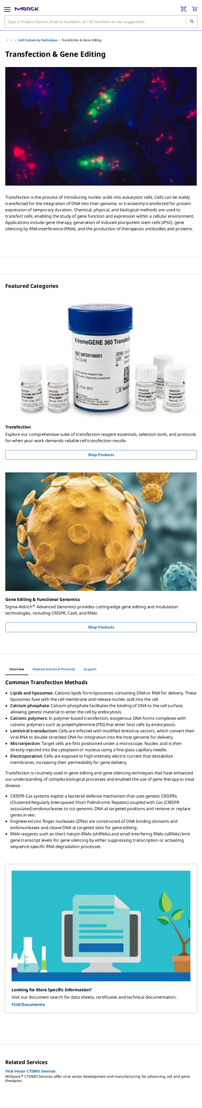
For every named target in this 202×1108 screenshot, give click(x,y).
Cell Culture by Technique (37, 40)
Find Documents (28, 1004)
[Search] (192, 21)
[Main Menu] (7, 9)
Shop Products (101, 454)
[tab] (16, 669)
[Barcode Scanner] (183, 9)
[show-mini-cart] (194, 9)
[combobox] (101, 21)
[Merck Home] (27, 9)
